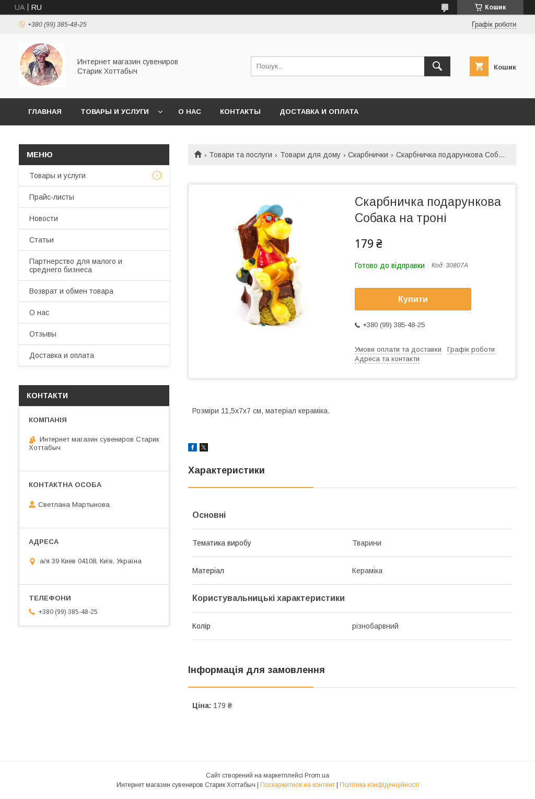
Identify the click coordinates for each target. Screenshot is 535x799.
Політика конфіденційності (379, 785)
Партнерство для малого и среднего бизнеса (75, 265)
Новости (43, 218)
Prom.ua (317, 775)
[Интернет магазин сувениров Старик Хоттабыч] (42, 84)
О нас (189, 111)
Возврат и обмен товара (71, 291)
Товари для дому (310, 154)
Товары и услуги (114, 111)
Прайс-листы (51, 197)
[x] (204, 449)
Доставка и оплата (319, 111)
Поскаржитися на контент (297, 785)
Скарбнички (368, 154)
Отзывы (42, 334)
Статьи (41, 240)
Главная (45, 111)
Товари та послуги (240, 154)
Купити (413, 299)
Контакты (240, 111)
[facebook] (192, 449)
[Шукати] (437, 66)
